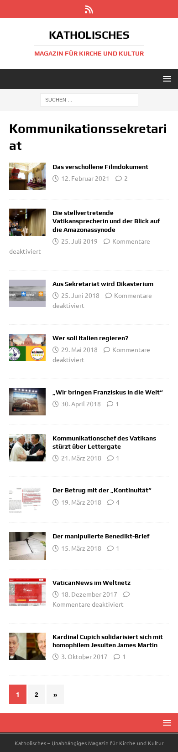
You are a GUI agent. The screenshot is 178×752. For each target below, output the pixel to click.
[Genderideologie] (27, 646)
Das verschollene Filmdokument (100, 166)
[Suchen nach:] (89, 99)
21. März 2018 (81, 458)
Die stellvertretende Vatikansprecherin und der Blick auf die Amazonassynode (106, 221)
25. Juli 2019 (79, 241)
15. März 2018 (81, 548)
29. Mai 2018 (79, 349)
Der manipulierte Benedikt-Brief (100, 536)
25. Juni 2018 (80, 295)
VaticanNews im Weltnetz (91, 582)
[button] (165, 79)
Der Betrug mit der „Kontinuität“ (102, 490)
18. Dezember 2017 (89, 594)
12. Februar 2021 (85, 178)
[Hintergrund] (27, 176)
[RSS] (89, 9)
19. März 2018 (81, 502)
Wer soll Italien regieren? (90, 338)
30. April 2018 (81, 403)
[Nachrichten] (27, 222)
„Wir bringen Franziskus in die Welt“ (107, 392)
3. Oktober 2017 (84, 656)
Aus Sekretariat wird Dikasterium (102, 283)
